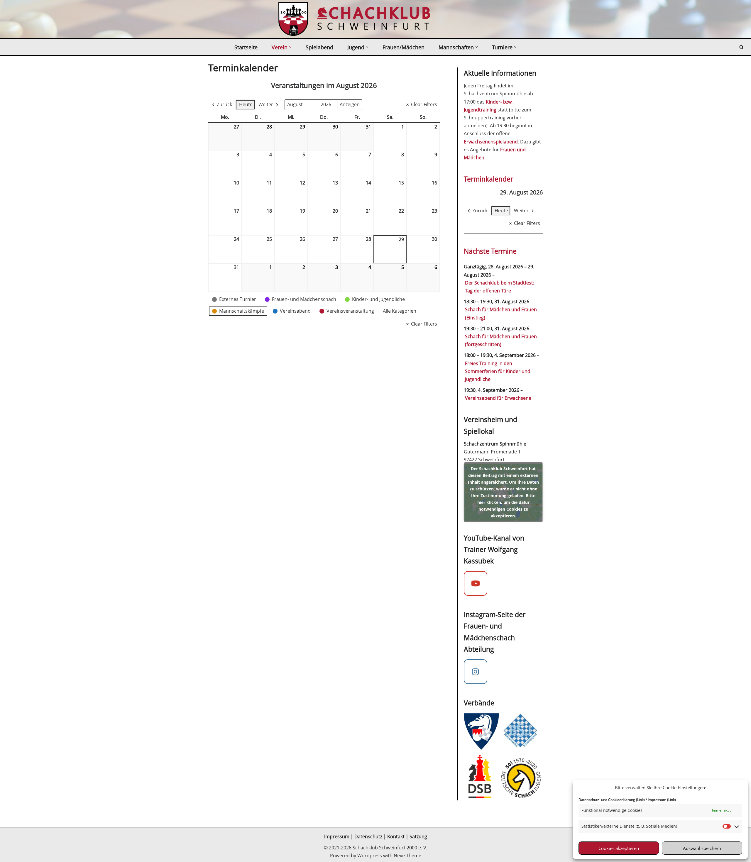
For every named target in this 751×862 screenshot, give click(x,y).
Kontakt (396, 836)
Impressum (336, 836)
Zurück (224, 104)
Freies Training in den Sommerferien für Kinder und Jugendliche (497, 371)
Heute (246, 104)
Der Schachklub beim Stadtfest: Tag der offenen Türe (499, 287)
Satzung (418, 836)
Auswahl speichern (702, 848)
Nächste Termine (490, 251)
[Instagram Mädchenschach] (475, 671)
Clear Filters (424, 104)
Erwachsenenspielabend (491, 141)
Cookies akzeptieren (618, 848)
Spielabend (319, 47)
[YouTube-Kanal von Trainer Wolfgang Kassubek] (475, 583)
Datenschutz (368, 836)
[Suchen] (741, 47)
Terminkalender (488, 179)
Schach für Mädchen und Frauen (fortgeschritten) (501, 340)
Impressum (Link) (662, 799)
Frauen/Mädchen (403, 47)
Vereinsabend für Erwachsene (498, 398)
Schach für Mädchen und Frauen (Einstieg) (501, 313)
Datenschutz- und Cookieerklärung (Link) (612, 799)
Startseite (246, 47)
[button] (290, 47)
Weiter (265, 104)
